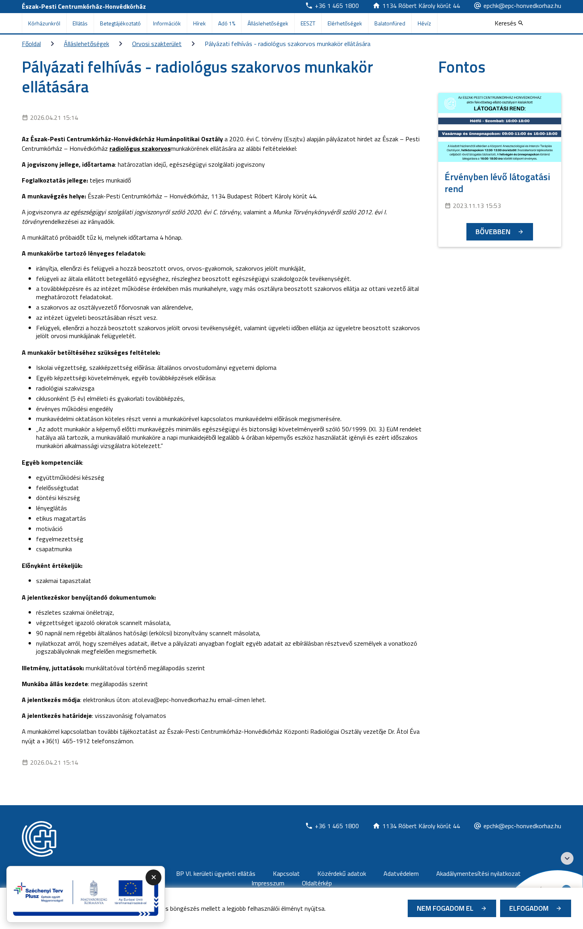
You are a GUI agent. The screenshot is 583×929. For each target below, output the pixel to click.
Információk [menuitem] (167, 23)
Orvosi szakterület (157, 43)
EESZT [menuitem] (308, 23)
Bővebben (493, 231)
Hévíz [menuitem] (424, 23)
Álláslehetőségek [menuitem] (267, 23)
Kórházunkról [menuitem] (44, 23)
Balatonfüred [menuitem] (389, 23)
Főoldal (31, 43)
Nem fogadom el (445, 908)
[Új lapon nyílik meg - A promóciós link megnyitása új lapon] (85, 894)
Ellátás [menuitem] (80, 23)
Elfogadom (528, 908)
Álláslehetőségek (86, 43)
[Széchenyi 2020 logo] (567, 858)
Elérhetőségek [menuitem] (345, 23)
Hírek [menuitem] (199, 23)
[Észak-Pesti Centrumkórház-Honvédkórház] (39, 839)
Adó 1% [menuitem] (226, 23)
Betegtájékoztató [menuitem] (120, 23)
